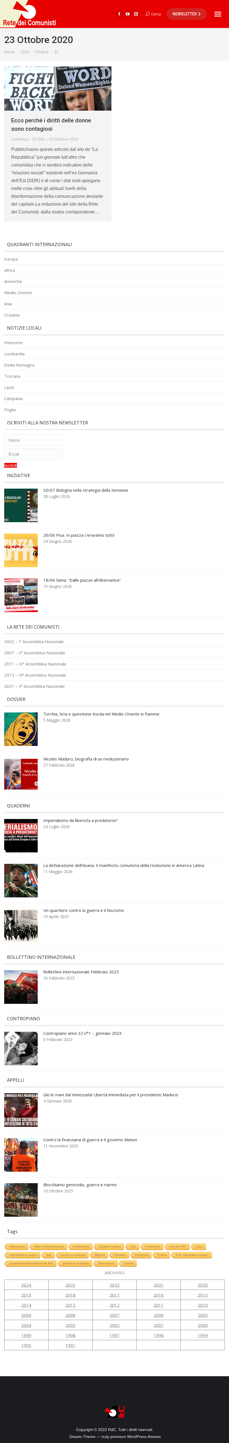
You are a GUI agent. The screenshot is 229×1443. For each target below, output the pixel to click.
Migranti (100, 1254)
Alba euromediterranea (49, 1246)
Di (38, 139)
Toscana (12, 376)
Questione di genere (76, 1263)
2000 (203, 1325)
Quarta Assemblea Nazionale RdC (31, 1263)
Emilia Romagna (19, 365)
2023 (70, 1285)
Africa (9, 270)
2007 (114, 1315)
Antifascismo (81, 1246)
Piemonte (13, 342)
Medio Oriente (18, 292)
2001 (159, 1325)
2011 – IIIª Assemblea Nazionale (35, 664)
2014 (26, 1305)
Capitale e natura (110, 1246)
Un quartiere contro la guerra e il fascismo (83, 910)
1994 (203, 1335)
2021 (159, 1285)
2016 (159, 1295)
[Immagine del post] (21, 507)
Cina (133, 1246)
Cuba (199, 1246)
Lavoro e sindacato (73, 1254)
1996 (159, 1335)
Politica (162, 1254)
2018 (70, 1295)
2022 (114, 1285)
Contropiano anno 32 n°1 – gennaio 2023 (82, 1033)
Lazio (9, 387)
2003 (70, 1325)
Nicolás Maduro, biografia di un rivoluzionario (86, 759)
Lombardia (14, 353)
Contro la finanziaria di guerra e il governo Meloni (90, 1139)
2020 (203, 1285)
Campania (13, 398)
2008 (70, 1315)
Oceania (12, 315)
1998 (70, 1335)
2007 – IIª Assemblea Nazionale (34, 652)
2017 (114, 1295)
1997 (114, 1335)
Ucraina (128, 1263)
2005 (203, 1315)
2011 (159, 1305)
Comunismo (152, 1246)
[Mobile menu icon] (217, 14)
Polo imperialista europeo (192, 1254)
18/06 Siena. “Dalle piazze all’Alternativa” (82, 580)
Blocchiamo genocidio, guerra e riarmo (80, 1184)
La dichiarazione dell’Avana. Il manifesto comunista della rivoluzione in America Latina (123, 865)
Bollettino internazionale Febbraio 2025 (81, 971)
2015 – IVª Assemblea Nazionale (35, 675)
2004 (26, 1325)
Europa (11, 259)
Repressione (106, 1263)
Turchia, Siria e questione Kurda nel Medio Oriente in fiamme (101, 714)
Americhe (13, 281)
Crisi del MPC (178, 1246)
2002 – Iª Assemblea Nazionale (34, 641)
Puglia (10, 409)
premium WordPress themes (135, 1436)
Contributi (19, 139)
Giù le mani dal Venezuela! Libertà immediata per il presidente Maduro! (110, 1094)
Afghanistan (17, 1246)
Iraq (48, 1254)
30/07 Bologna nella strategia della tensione (85, 490)
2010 (203, 1305)
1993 (26, 1345)
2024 (26, 1285)
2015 (203, 1295)
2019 (26, 1295)
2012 (114, 1305)
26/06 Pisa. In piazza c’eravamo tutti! (78, 535)
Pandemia (141, 1254)
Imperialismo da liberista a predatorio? (80, 820)
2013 (70, 1305)
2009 (26, 1315)
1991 (70, 1345)
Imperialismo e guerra (23, 1254)
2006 (159, 1315)
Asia (8, 303)
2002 (114, 1325)
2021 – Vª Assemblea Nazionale (34, 686)
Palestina (120, 1254)
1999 (26, 1335)
